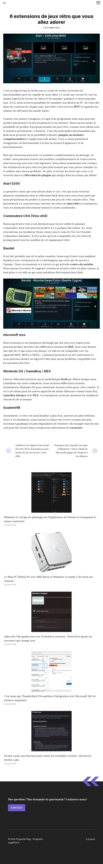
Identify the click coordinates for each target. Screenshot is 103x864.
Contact (17, 807)
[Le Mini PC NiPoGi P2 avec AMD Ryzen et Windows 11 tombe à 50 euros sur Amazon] (51, 570)
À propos (90, 839)
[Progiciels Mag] (4, 2)
